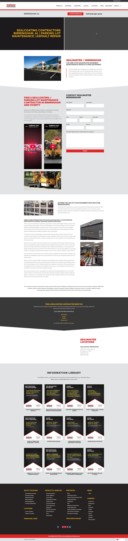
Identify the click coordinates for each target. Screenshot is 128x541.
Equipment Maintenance (73, 505)
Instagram (90, 511)
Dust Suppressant (50, 505)
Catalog (86, 5)
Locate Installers (29, 511)
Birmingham (64, 314)
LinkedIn (90, 517)
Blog (68, 493)
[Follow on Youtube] (67, 527)
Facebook (90, 507)
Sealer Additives (50, 495)
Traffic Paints (49, 501)
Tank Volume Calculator (73, 511)
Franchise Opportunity (30, 503)
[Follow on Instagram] (63, 527)
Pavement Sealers (50, 493)
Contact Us (91, 501)
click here (71, 323)
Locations (94, 5)
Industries (68, 5)
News (102, 5)
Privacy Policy (91, 519)
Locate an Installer (75, 13)
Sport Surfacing (29, 499)
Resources (77, 5)
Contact (116, 5)
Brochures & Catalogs (72, 513)
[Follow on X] (60, 527)
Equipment (48, 507)
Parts (47, 513)
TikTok (90, 513)
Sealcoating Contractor (30, 493)
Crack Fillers (49, 497)
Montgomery (64, 320)
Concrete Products (50, 503)
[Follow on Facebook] (58, 527)
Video (89, 493)
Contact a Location (29, 513)
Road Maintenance (29, 497)
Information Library (72, 495)
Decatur (64, 316)
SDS (68, 503)
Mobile (64, 318)
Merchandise (49, 515)
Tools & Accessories (51, 509)
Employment (108, 5)
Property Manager (29, 495)
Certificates (70, 501)
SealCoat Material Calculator (74, 509)
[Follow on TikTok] (65, 527)
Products (59, 5)
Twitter (90, 509)
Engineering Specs (71, 499)
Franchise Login (30, 519)
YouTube (90, 515)
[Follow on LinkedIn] (70, 527)
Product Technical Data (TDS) (74, 497)
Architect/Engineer (29, 501)
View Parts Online (73, 518)
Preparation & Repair (51, 499)
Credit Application (71, 507)
